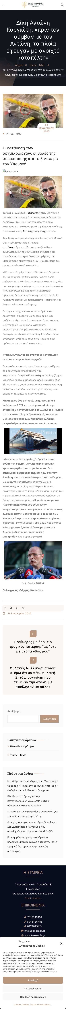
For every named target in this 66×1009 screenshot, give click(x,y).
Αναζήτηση (14, 711)
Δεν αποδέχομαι (33, 988)
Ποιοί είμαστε (33, 898)
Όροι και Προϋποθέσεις (40, 1004)
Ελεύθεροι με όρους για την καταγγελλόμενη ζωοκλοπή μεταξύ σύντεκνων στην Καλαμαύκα (28, 801)
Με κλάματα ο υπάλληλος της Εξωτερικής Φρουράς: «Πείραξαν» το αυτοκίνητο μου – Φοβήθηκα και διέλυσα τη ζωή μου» (32, 786)
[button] (61, 943)
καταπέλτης (33, 212)
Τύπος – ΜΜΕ (18, 755)
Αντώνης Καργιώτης (34, 231)
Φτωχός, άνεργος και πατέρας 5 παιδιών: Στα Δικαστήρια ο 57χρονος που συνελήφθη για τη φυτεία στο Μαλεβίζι (31, 827)
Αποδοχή (33, 980)
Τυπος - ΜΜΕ (13, 134)
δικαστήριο (14, 247)
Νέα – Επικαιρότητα (22, 746)
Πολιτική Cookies (21, 1004)
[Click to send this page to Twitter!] (12, 608)
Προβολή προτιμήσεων (33, 996)
